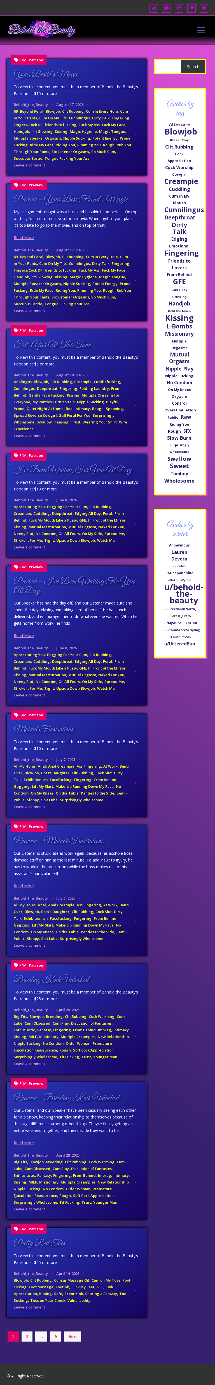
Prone (19, 408)
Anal (42, 766)
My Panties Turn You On (53, 401)
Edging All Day (88, 513)
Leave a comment (29, 165)
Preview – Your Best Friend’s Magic (71, 199)
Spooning (114, 408)
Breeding (54, 1016)
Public (173, 417)
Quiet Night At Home (45, 408)
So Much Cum (103, 151)
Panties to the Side (97, 793)
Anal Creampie (61, 766)
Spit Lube (49, 799)
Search (193, 66)
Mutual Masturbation (47, 526)
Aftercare (179, 124)
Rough (108, 144)
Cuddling (41, 513)
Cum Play (61, 1023)
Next (72, 1336)
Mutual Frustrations (43, 729)
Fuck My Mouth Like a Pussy (53, 520)
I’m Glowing (42, 131)
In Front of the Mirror (107, 520)
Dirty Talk (100, 118)
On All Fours (69, 533)
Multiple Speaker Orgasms (37, 138)
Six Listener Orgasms (70, 151)
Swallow (44, 422)
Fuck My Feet (82, 1286)
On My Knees (42, 793)
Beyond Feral (31, 111)
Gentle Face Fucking (47, 395)
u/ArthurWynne (179, 580)
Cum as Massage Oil (71, 1280)
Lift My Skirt (42, 786)
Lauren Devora (179, 555)
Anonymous (179, 545)
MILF (33, 1036)
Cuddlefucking (107, 381)
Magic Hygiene (83, 131)
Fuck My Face (113, 124)
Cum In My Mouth (179, 199)
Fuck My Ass (89, 124)
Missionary (49, 1036)
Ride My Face (41, 144)
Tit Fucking (69, 1056)
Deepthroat (47, 388)
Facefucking (61, 779)
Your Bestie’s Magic (46, 74)
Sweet (179, 466)
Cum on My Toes (106, 1280)
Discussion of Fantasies (91, 1023)
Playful (112, 401)
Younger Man (105, 1056)
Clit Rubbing (73, 111)
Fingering (120, 118)
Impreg (104, 1029)
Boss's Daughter (55, 772)
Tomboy (179, 473)
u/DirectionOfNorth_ (180, 609)
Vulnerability (78, 1300)
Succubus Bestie (28, 158)
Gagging (22, 786)
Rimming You (89, 144)
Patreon (36, 60)
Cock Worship (179, 167)
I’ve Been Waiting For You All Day (73, 470)
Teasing (61, 422)
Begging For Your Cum (67, 506)
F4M (23, 60)
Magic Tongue (112, 131)
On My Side (92, 533)
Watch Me (106, 540)
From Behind (105, 779)
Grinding (179, 297)
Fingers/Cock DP (28, 124)
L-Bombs (179, 326)
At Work (110, 766)
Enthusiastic (24, 1029)
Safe (58, 1293)
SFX (187, 431)
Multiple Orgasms (179, 344)
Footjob (62, 1286)
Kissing (61, 131)
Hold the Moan (179, 311)
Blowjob (53, 111)
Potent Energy (105, 138)
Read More (24, 237)
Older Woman (78, 1043)
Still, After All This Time (52, 345)
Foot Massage (41, 1286)
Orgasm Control (179, 400)
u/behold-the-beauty (184, 593)
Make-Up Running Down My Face (84, 786)
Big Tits (20, 1016)
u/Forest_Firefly (179, 616)
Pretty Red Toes (39, 1243)
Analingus (23, 381)
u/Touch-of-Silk (179, 637)
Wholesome (179, 480)
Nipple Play (179, 368)
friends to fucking (60, 124)
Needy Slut (23, 533)
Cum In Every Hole (102, 111)
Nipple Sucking (76, 138)
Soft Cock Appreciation (93, 1050)
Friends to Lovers (179, 264)
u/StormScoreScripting (182, 630)
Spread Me (114, 533)
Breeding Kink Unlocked (51, 979)
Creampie (83, 381)
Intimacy (121, 1029)
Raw (186, 416)
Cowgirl (179, 174)
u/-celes (179, 566)
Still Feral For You (74, 415)
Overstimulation (180, 410)
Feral (107, 513)
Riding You (65, 144)
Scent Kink (73, 1293)
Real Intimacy (78, 408)
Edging (179, 239)
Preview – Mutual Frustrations (59, 841)
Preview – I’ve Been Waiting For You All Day (74, 586)
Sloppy (33, 799)
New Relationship (113, 1036)
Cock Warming (101, 1016)
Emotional (179, 246)
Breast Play (179, 140)
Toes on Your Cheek (47, 1300)
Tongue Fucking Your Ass (67, 158)
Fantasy (44, 1029)
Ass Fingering (89, 766)
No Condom (46, 533)
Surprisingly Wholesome (81, 799)
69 (16, 111)
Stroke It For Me (28, 540)
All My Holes (25, 766)
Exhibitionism (36, 779)
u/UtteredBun (179, 644)
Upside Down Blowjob (75, 540)
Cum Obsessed (37, 1023)
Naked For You (111, 526)
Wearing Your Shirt (100, 422)
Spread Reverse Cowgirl (35, 415)
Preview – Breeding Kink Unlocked (66, 1098)
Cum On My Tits (53, 118)
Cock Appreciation (179, 157)
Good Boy (179, 290)
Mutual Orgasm (82, 526)
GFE (82, 520)
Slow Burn (179, 438)
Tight (49, 540)
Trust (75, 422)
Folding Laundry (94, 388)
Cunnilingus (79, 118)
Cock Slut (103, 772)
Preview (36, 185)
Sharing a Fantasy (101, 1293)
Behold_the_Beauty (31, 104)
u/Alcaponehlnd (179, 573)
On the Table (67, 793)
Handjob (21, 131)
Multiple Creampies (78, 1036)
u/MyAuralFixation (180, 622)
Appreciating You (29, 506)
